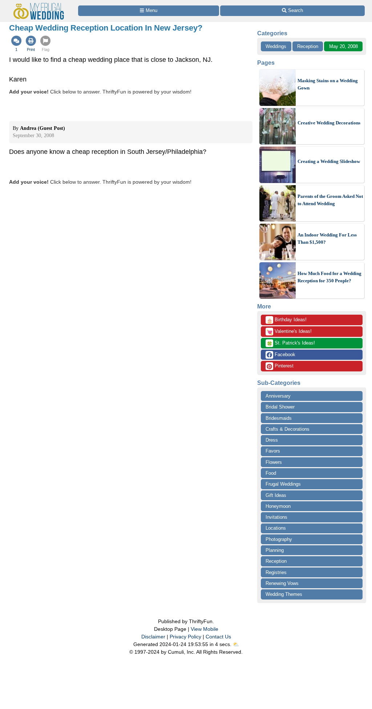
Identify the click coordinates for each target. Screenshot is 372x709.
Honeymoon (278, 506)
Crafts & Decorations (288, 429)
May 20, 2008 (343, 46)
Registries (276, 572)
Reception (307, 46)
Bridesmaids (279, 418)
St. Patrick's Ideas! (291, 343)
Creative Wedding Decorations (329, 123)
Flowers (274, 462)
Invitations (276, 517)
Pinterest (283, 366)
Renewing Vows (282, 583)
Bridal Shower (280, 407)
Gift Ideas (276, 495)
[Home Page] (40, 4)
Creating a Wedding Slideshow (329, 161)
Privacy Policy (185, 637)
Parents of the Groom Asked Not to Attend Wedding (330, 200)
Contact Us (218, 637)
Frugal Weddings (283, 484)
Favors (273, 451)
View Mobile (204, 629)
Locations (276, 528)
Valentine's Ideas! (289, 331)
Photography (279, 539)
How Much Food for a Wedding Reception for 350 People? (329, 277)
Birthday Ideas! (287, 320)
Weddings (276, 46)
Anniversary (278, 396)
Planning (275, 550)
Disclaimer (153, 637)
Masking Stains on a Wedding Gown (328, 84)
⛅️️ (236, 644)
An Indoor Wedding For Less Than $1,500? (327, 238)
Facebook (284, 354)
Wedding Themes (284, 594)
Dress (272, 440)
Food (271, 473)
